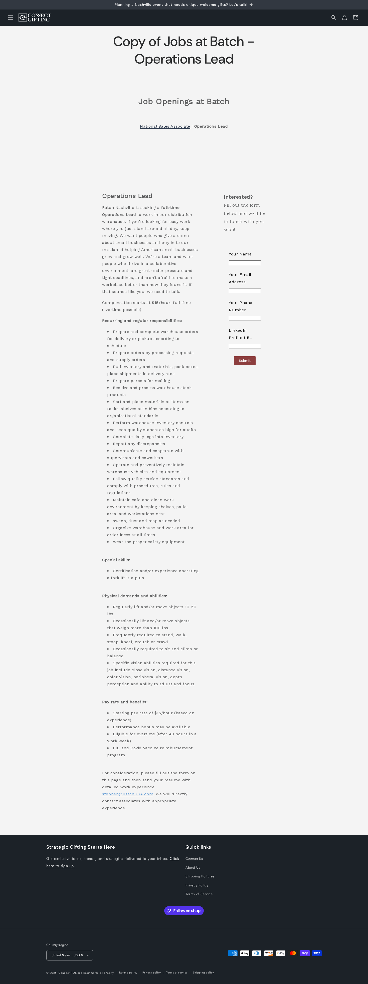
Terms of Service (199, 893)
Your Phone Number (240, 306)
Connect (64, 972)
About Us (193, 867)
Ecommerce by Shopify (98, 972)
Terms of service (177, 972)
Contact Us (194, 858)
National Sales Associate (165, 126)
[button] (10, 17)
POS (74, 972)
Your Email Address (240, 278)
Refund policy (128, 972)
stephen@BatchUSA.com (127, 794)
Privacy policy (151, 972)
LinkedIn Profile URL (240, 334)
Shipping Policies (200, 876)
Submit (245, 361)
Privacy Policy (197, 885)
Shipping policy (203, 972)
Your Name (240, 254)
